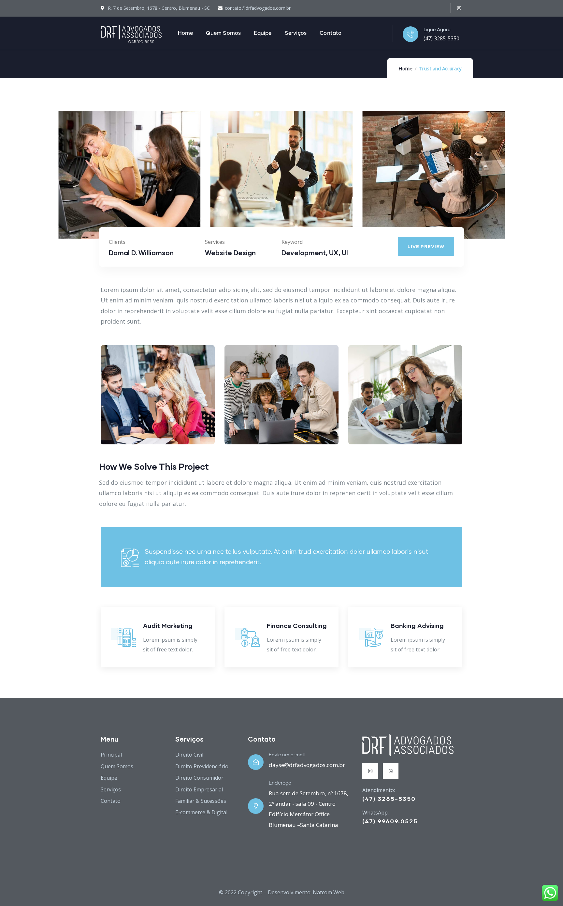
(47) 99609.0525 (390, 821)
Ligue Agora (437, 30)
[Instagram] (459, 8)
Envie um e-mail (287, 755)
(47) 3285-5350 (441, 38)
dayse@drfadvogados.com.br (307, 765)
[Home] (131, 33)
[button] (505, 178)
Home (405, 68)
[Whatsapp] (390, 771)
